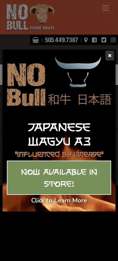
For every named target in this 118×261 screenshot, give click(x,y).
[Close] (109, 55)
